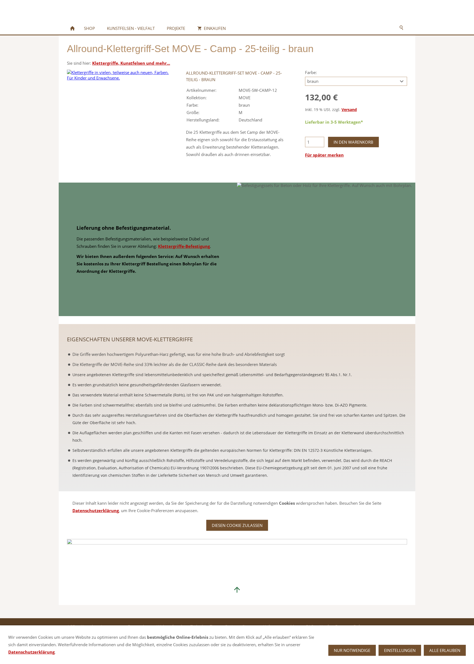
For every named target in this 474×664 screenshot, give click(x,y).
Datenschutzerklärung (95, 510)
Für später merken (324, 155)
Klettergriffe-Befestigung (184, 246)
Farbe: (311, 72)
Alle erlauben (444, 650)
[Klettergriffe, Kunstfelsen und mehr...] (72, 28)
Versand (349, 109)
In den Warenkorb (353, 142)
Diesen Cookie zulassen (237, 525)
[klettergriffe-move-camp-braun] (118, 121)
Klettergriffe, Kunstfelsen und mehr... (131, 63)
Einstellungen (400, 650)
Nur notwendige (352, 650)
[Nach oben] (237, 589)
